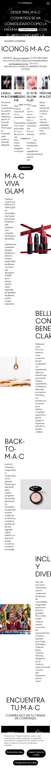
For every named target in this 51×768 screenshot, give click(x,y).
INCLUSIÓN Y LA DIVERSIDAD (15, 41)
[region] (25, 750)
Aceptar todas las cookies (36, 753)
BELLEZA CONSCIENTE (21, 58)
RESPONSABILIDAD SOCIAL (18, 64)
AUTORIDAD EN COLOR (27, 29)
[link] (25, 138)
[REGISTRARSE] (48, 3)
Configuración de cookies (25, 763)
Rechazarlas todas (15, 752)
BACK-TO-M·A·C (25, 105)
